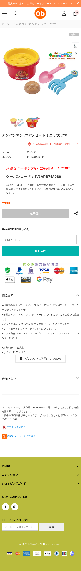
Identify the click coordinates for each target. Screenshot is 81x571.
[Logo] (40, 13)
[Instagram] (14, 506)
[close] (78, 3)
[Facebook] (5, 506)
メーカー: (7, 152)
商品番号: (7, 157)
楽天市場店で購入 (16, 427)
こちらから (55, 358)
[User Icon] (64, 13)
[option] (40, 71)
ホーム (5, 24)
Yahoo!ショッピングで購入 (21, 436)
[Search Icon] (16, 14)
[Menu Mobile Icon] (4, 13)
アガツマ (31, 152)
